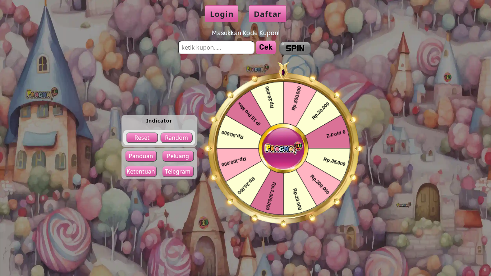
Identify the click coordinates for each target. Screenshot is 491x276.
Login (222, 13)
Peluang (178, 156)
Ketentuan (141, 171)
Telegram (178, 171)
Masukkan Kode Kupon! (246, 33)
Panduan (141, 156)
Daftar (267, 13)
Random (176, 138)
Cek (265, 47)
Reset (142, 138)
